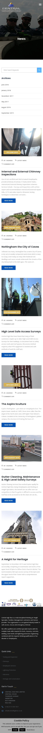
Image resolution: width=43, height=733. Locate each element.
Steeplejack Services (9, 666)
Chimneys (6, 661)
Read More (31, 730)
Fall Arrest (6, 674)
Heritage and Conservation (11, 679)
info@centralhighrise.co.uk (13, 711)
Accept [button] (15, 730)
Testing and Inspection (10, 657)
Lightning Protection (9, 670)
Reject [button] (22, 730)
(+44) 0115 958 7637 (11, 707)
